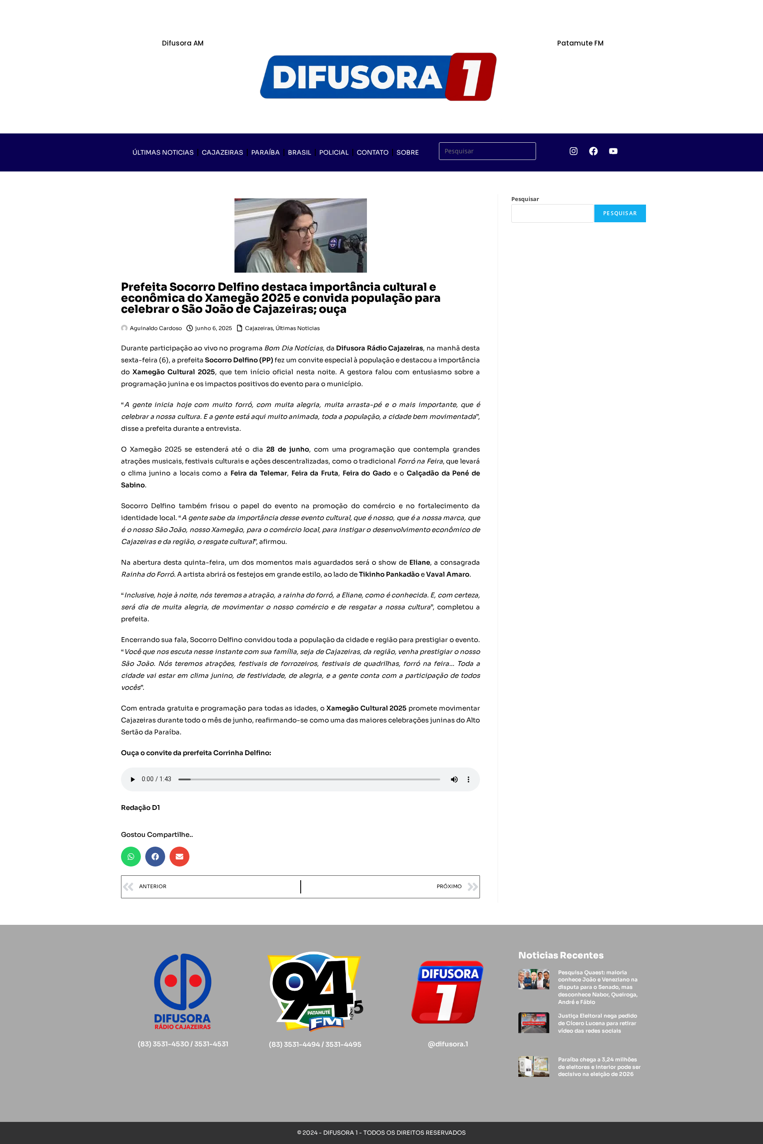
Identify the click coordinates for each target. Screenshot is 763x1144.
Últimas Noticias (163, 152)
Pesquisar (525, 199)
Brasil (299, 152)
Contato (373, 152)
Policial (334, 152)
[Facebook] (593, 151)
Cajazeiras (222, 152)
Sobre (408, 152)
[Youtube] (613, 151)
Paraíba (265, 152)
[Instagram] (573, 151)
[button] (131, 857)
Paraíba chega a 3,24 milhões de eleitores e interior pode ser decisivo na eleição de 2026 (599, 1067)
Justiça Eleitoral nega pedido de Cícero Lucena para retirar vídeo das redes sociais (597, 1023)
